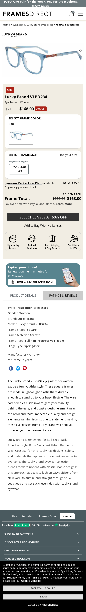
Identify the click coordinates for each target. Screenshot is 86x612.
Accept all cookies (43, 588)
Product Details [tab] (23, 295)
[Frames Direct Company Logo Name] (27, 13)
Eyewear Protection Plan (23, 183)
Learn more (64, 204)
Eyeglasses (18, 24)
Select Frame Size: (23, 155)
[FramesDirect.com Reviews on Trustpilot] (43, 524)
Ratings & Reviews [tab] (63, 295)
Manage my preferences (43, 605)
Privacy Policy (16, 577)
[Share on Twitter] (18, 368)
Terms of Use (39, 577)
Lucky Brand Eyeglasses (40, 24)
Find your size (68, 155)
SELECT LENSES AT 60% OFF (43, 217)
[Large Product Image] (43, 61)
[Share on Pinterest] (25, 368)
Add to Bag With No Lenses (43, 225)
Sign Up (67, 516)
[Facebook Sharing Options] (11, 368)
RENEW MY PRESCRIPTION (34, 282)
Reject (43, 597)
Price (72, 194)
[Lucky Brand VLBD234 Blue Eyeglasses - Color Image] (21, 137)
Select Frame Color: (25, 118)
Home (6, 24)
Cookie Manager (31, 581)
